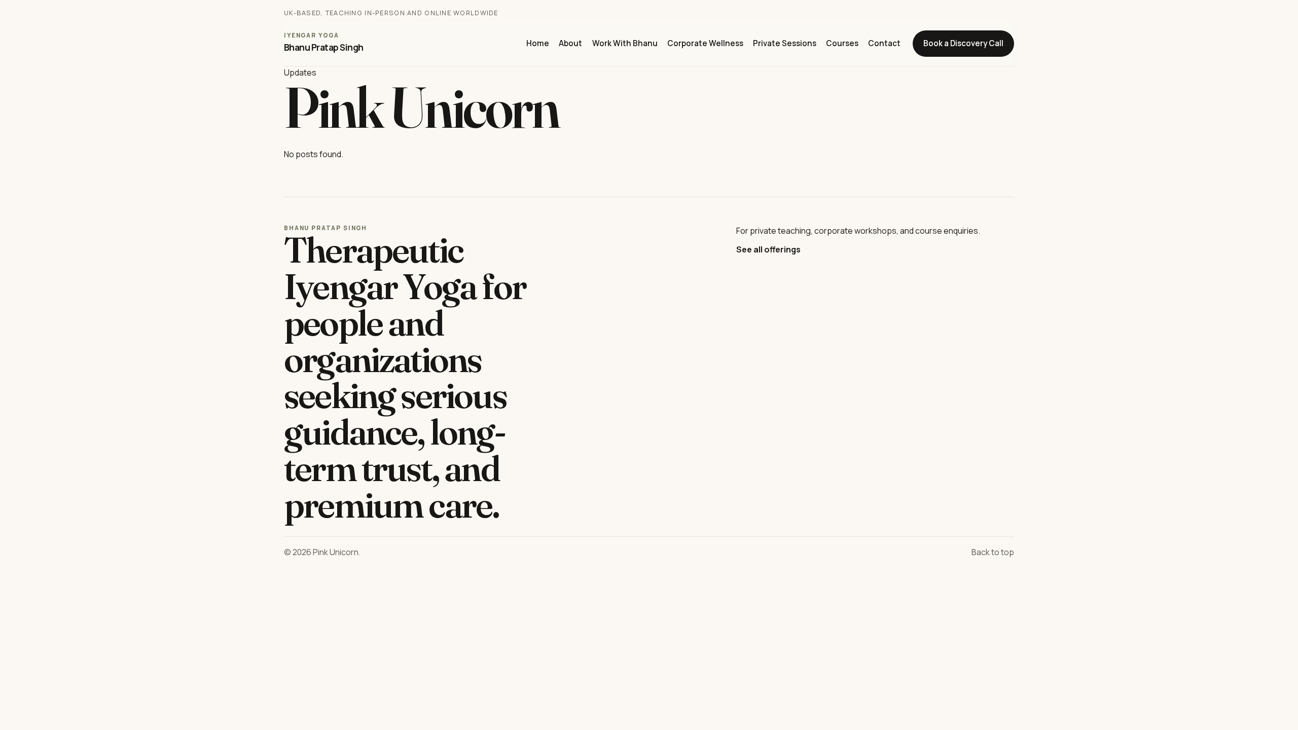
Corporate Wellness (705, 43)
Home (537, 43)
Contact (884, 43)
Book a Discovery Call (963, 43)
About (570, 43)
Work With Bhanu (625, 43)
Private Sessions (784, 43)
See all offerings (768, 249)
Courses (842, 43)
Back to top (992, 552)
